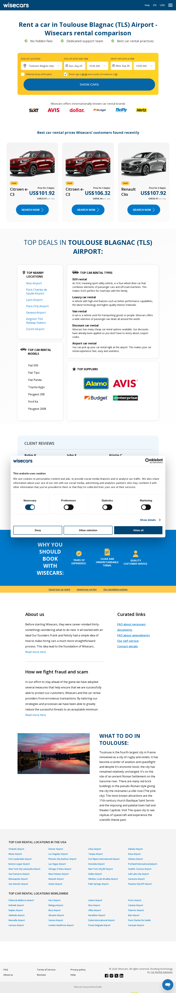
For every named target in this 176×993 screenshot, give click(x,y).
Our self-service (128, 641)
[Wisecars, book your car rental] (16, 5)
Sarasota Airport (136, 878)
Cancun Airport (55, 920)
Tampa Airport (95, 853)
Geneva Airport (36, 312)
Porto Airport (134, 900)
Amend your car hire (87, 589)
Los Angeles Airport (58, 853)
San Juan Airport (136, 925)
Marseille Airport (17, 920)
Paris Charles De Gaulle (139, 920)
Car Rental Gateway (162, 972)
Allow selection (88, 530)
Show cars (89, 84)
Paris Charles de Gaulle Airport (36, 291)
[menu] (170, 5)
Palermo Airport (136, 910)
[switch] (69, 507)
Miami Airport (15, 853)
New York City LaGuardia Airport (24, 868)
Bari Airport (134, 915)
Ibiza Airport (54, 910)
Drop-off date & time (122, 58)
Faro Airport (54, 900)
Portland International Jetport (142, 863)
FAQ (5, 969)
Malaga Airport (55, 905)
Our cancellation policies (115, 589)
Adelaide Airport (17, 915)
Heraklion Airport (96, 915)
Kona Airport (134, 853)
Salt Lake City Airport (138, 873)
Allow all (138, 530)
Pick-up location (30, 58)
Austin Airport (55, 883)
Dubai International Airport (101, 920)
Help (147, 5)
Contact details (127, 646)
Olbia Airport (94, 910)
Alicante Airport (56, 915)
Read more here (35, 652)
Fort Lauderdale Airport (20, 858)
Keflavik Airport (16, 905)
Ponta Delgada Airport (99, 925)
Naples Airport (16, 910)
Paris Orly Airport (37, 306)
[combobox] (89, 65)
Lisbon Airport (95, 900)
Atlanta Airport (135, 858)
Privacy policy (78, 969)
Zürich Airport (35, 329)
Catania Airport (135, 905)
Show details (148, 519)
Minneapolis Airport (18, 878)
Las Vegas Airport (57, 863)
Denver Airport (55, 849)
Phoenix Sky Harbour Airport (62, 858)
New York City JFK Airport (100, 868)
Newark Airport (56, 878)
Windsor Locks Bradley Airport (103, 878)
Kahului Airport (135, 849)
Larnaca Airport (16, 925)
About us (8, 974)
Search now (30, 209)
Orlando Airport (16, 849)
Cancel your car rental (59, 589)
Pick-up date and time (76, 58)
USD (162, 5)
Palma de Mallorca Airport (21, 900)
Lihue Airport (94, 849)
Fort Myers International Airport (104, 858)
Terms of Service (46, 969)
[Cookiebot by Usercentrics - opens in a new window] (148, 460)
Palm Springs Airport (98, 883)
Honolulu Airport (96, 863)
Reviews (41, 974)
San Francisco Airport (19, 873)
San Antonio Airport (18, 883)
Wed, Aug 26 (123, 65)
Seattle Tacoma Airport (139, 868)
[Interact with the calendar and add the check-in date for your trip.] (74, 66)
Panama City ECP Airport (140, 883)
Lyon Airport (34, 300)
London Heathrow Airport (61, 925)
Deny (38, 530)
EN (154, 5)
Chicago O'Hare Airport (59, 868)
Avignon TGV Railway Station (36, 321)
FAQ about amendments (133, 635)
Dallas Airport (95, 873)
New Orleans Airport (58, 873)
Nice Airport (34, 283)
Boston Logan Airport (19, 863)
